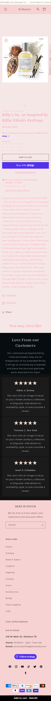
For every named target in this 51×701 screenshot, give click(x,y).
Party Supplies (13, 604)
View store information (17, 190)
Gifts (8, 611)
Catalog (10, 553)
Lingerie (10, 566)
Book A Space (13, 559)
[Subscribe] (42, 525)
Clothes (10, 579)
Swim (9, 585)
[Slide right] (32, 106)
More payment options (25, 172)
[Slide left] (19, 106)
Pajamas (10, 572)
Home (9, 546)
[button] (6, 9)
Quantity (6, 141)
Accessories (12, 592)
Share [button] (8, 312)
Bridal (9, 598)
